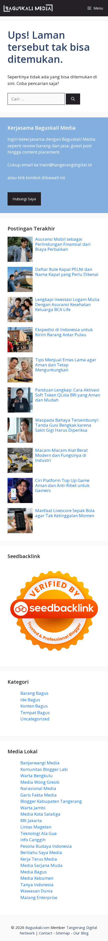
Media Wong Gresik (39, 782)
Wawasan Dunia (36, 891)
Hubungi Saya (24, 198)
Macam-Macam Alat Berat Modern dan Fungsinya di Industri (61, 455)
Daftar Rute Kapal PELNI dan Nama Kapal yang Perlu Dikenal (66, 271)
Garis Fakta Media (38, 795)
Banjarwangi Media (40, 763)
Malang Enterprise (38, 897)
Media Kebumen (36, 878)
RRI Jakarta (31, 820)
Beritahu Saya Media (41, 852)
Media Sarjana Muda (41, 865)
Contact (45, 932)
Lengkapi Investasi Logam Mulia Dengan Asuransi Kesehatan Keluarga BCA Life (67, 304)
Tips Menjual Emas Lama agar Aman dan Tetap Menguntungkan (65, 365)
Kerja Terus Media (38, 859)
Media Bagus (33, 872)
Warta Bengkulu (36, 775)
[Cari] (73, 99)
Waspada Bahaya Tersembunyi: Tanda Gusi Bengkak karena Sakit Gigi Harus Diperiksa (67, 425)
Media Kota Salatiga (40, 814)
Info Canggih (32, 840)
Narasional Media (38, 788)
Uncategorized (34, 719)
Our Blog (81, 932)
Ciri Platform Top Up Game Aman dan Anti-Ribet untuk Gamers (62, 485)
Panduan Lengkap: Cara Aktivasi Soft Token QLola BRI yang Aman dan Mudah (67, 395)
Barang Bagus (34, 693)
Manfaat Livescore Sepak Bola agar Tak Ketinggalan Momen (65, 513)
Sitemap (63, 932)
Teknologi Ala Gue (38, 833)
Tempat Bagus (35, 712)
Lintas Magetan (35, 827)
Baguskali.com (37, 927)
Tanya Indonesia (36, 884)
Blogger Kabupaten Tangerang (51, 801)
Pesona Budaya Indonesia (46, 846)
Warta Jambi (32, 808)
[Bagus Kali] (28, 8)
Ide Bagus (30, 700)
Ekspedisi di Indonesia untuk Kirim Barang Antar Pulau (64, 332)
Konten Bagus (34, 706)
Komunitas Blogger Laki (44, 769)
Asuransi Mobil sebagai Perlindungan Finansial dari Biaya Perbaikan (63, 244)
